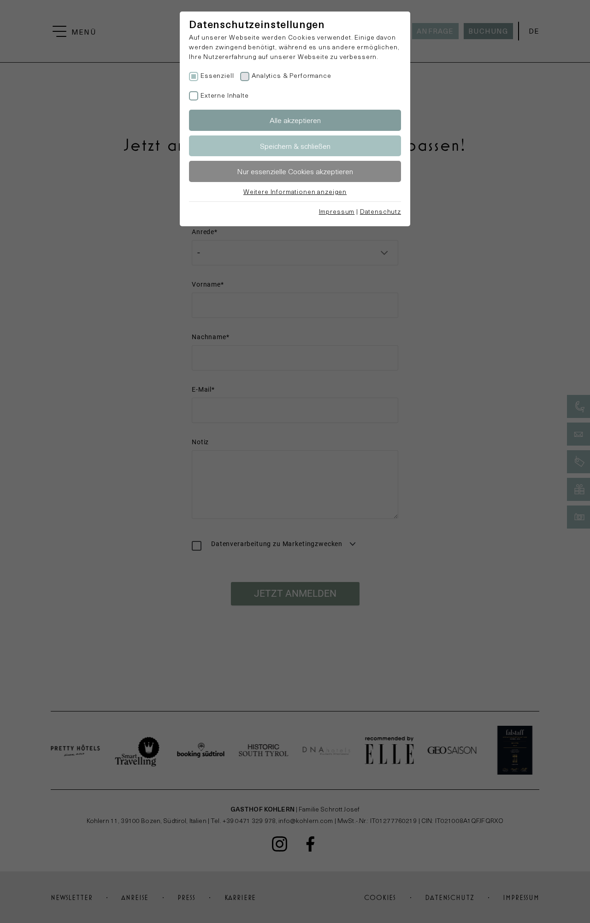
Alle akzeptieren (295, 120)
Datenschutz (380, 211)
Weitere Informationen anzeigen (295, 191)
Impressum (337, 211)
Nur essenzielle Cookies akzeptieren (295, 171)
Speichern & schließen (295, 146)
